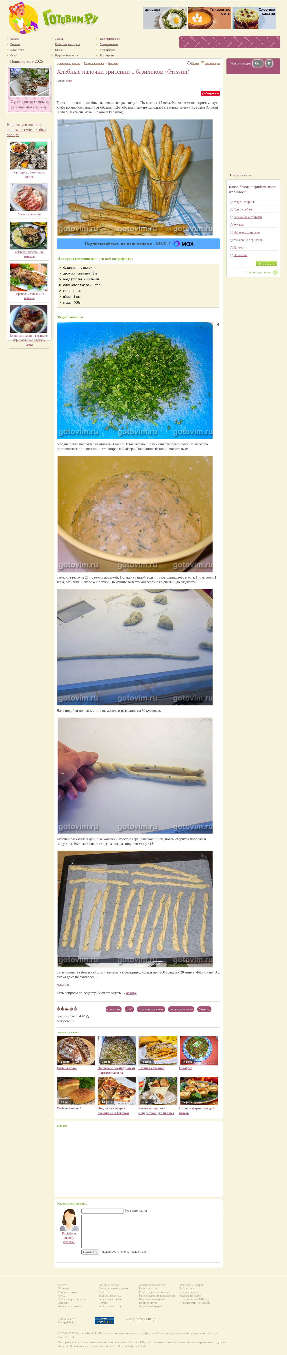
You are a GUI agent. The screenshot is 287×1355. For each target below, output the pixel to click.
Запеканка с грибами (248, 217)
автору (131, 992)
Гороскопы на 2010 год (194, 1299)
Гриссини (113, 1009)
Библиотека (186, 1288)
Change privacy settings (140, 1319)
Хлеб (129, 1009)
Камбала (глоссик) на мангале (29, 254)
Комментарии (212, 63)
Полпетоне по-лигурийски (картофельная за (116, 1070)
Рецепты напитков (110, 1306)
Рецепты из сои (148, 1288)
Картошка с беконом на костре (29, 174)
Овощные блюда (109, 1284)
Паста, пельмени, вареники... (116, 1288)
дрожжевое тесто (181, 1009)
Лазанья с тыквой (151, 1068)
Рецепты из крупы (110, 1295)
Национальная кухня (152, 1299)
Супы (61, 1295)
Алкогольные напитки (152, 1284)
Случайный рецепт (151, 1306)
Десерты (104, 1292)
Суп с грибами (244, 209)
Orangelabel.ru (67, 1322)
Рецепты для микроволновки (157, 1295)
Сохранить (212, 93)
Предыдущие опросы (259, 272)
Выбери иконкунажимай (69, 1237)
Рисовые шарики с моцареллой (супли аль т (156, 1110)
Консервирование (69, 1306)
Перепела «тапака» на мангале (29, 296)
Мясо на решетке (29, 214)
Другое (238, 247)
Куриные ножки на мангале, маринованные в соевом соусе (29, 339)
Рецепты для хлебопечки (154, 1292)
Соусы (103, 1302)
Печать (195, 63)
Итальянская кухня (151, 1009)
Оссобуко (185, 1068)
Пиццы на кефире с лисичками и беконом (113, 1110)
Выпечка (64, 1288)
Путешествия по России (194, 1302)
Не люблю (240, 255)
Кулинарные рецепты (68, 63)
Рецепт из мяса (67, 1292)
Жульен (239, 224)
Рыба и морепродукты (72, 1299)
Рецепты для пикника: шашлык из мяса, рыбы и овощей (27, 129)
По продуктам (148, 1302)
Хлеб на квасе (67, 1068)
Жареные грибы (244, 201)
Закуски (63, 1302)
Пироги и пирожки (247, 232)
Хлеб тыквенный (69, 1108)
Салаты (63, 1284)
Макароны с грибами (248, 240)
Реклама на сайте (190, 1295)
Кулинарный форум (191, 1284)
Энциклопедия (188, 1292)
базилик (204, 1009)
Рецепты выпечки (94, 63)
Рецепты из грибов (110, 1299)
